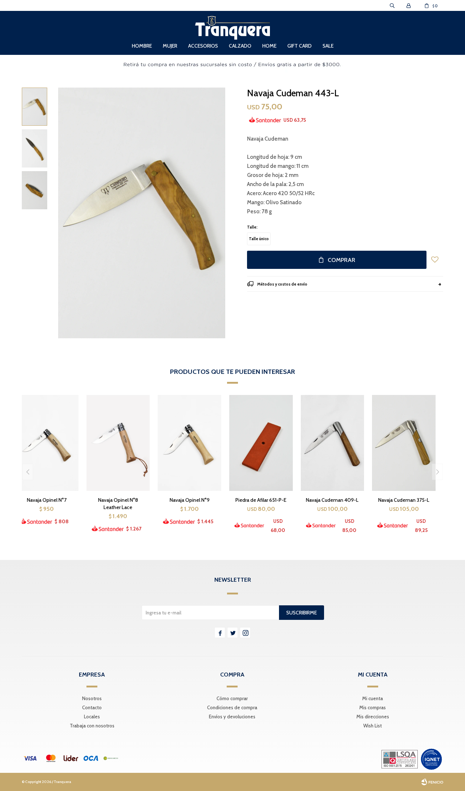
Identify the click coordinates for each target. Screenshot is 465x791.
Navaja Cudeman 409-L (332, 500)
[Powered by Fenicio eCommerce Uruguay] (432, 781)
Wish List (372, 726)
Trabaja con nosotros (92, 726)
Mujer (170, 46)
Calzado (240, 46)
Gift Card (299, 46)
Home (269, 46)
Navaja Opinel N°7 (46, 500)
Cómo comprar (232, 698)
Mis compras (372, 707)
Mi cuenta (372, 698)
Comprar (341, 260)
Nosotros (92, 698)
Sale (328, 46)
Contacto (92, 707)
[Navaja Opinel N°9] (189, 443)
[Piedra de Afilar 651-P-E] (261, 443)
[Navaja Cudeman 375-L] (404, 443)
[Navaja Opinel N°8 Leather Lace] (118, 443)
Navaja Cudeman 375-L (403, 500)
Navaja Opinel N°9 (190, 500)
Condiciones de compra (232, 707)
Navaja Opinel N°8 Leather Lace (118, 503)
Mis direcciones (372, 716)
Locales (92, 716)
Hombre (142, 46)
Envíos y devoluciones (232, 716)
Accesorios (203, 46)
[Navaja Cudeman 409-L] (332, 443)
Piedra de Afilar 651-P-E (260, 500)
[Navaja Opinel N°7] (47, 443)
